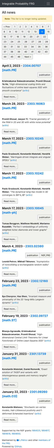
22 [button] (44, 36)
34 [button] (32, 46)
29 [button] (46, 41)
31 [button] (12, 46)
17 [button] (11, 36)
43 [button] (46, 51)
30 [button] (5, 46)
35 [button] (39, 46)
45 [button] (12, 56)
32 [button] (18, 46)
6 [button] (42, 26)
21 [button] (38, 36)
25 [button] (19, 41)
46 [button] (19, 56)
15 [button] (48, 31)
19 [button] (24, 36)
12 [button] (29, 31)
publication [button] (44, 74)
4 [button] (31, 26)
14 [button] (42, 31)
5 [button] (37, 26)
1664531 (36, 430)
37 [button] (5, 51)
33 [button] (25, 46)
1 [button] (14, 26)
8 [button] (4, 31)
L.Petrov (23, 440)
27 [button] (32, 41)
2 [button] (20, 26)
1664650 (16, 433)
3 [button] (25, 26)
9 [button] (10, 31)
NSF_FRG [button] (45, 255)
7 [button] (48, 26)
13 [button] (35, 31)
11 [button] (22, 31)
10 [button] (16, 31)
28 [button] (39, 41)
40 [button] (25, 51)
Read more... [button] (10, 96)
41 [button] (32, 51)
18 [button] (18, 36)
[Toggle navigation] (48, 3)
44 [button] (5, 56)
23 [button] (5, 41)
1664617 (45, 430)
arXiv (25, 90)
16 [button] (5, 36)
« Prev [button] (7, 26)
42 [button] (39, 51)
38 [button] (11, 51)
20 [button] (31, 36)
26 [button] (26, 41)
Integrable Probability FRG (18, 3)
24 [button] (12, 41)
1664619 (6, 433)
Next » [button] (28, 56)
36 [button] (46, 46)
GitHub (18, 446)
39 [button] (18, 51)
